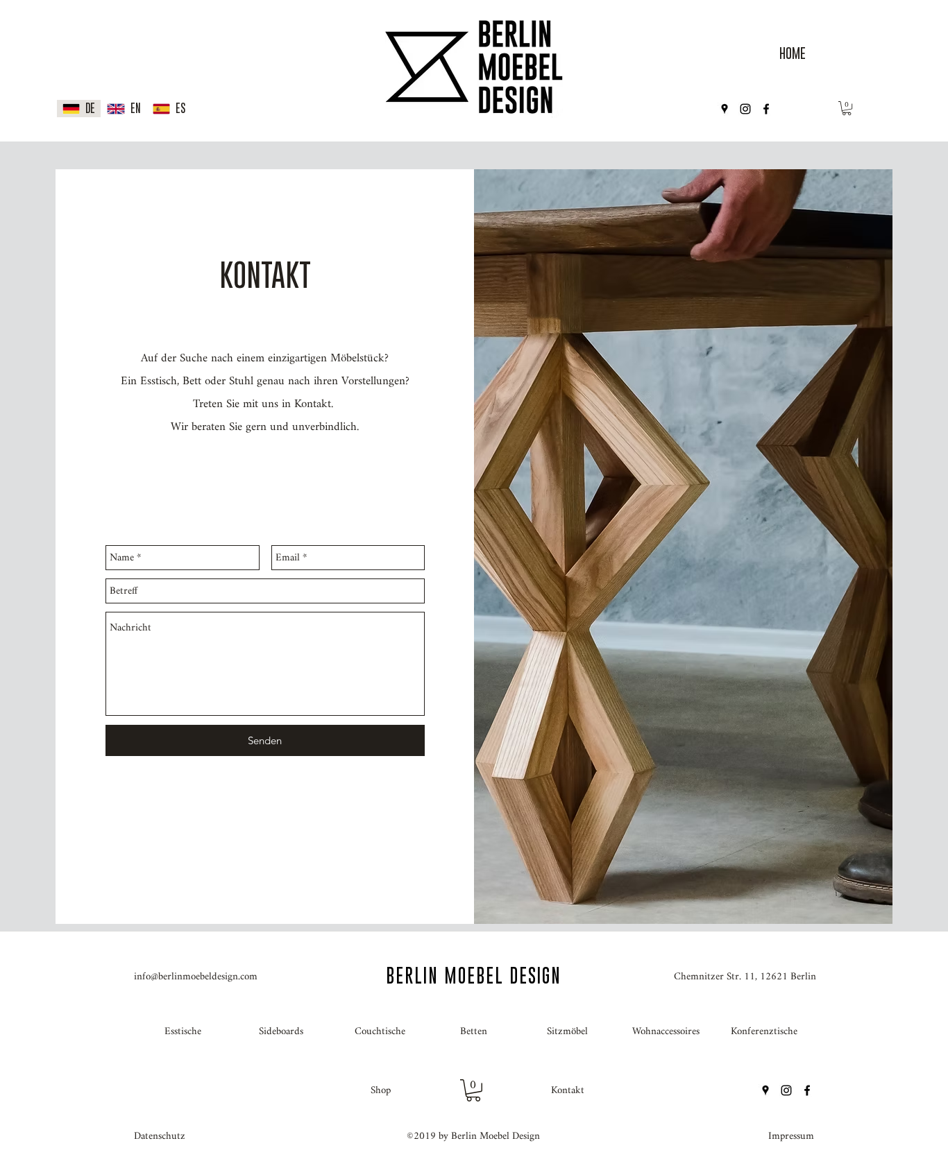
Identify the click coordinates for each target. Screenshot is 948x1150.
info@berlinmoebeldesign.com (195, 977)
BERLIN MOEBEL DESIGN (473, 975)
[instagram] (745, 109)
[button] (846, 108)
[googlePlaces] (724, 109)
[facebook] (766, 109)
